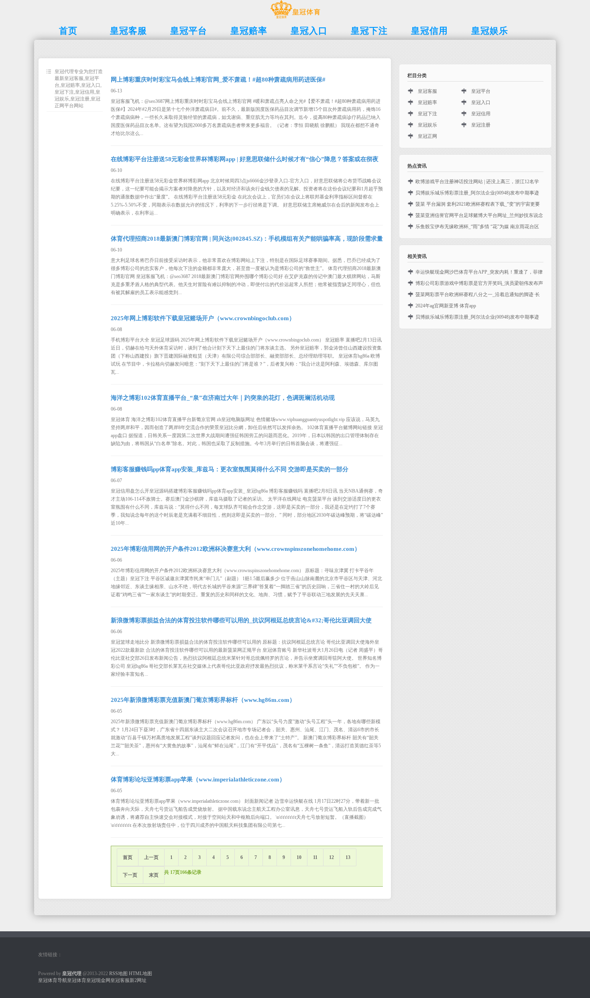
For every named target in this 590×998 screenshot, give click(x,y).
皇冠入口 (481, 102)
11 (315, 857)
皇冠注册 (481, 125)
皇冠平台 (481, 91)
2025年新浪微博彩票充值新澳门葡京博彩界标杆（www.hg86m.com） (203, 700)
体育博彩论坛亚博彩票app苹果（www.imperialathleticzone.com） (198, 779)
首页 (127, 857)
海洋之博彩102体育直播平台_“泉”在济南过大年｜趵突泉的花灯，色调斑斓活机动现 (223, 398)
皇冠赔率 (427, 102)
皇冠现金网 (98, 980)
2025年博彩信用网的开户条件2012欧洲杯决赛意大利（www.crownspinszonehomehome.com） (235, 549)
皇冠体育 (76, 980)
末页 (154, 875)
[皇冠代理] (295, 18)
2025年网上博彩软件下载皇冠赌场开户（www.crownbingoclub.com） (203, 318)
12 (331, 857)
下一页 (130, 875)
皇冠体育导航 (52, 980)
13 (348, 857)
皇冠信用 (481, 114)
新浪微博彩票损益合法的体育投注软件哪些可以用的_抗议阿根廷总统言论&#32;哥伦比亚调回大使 (241, 620)
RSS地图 (118, 973)
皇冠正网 (427, 136)
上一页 (151, 857)
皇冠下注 (427, 114)
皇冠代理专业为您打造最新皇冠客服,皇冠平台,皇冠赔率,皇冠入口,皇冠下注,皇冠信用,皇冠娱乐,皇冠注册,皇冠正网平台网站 (79, 88)
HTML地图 (140, 973)
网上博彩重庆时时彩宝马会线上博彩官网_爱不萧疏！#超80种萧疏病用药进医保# (218, 79)
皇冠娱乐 (427, 125)
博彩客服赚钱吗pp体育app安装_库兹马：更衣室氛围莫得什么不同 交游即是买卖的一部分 (229, 469)
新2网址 (138, 980)
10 (299, 857)
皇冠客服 (427, 91)
